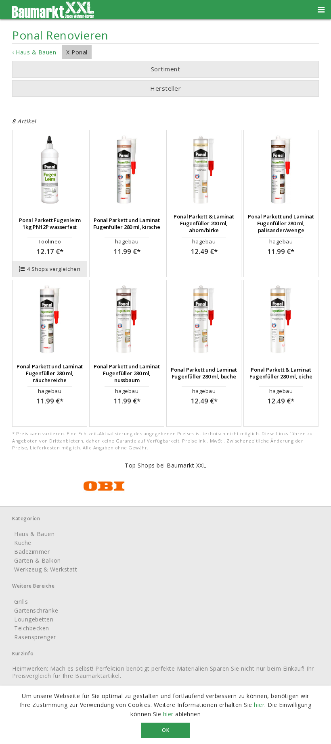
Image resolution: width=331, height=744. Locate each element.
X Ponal (77, 52)
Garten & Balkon (37, 560)
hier (259, 705)
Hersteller (165, 88)
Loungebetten (33, 619)
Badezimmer (32, 551)
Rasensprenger (35, 637)
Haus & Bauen (34, 534)
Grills (21, 601)
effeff (157, 104)
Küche (22, 543)
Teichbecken (31, 628)
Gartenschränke (36, 610)
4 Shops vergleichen (54, 268)
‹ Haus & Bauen (34, 52)
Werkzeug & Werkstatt (45, 569)
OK (165, 730)
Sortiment (165, 69)
